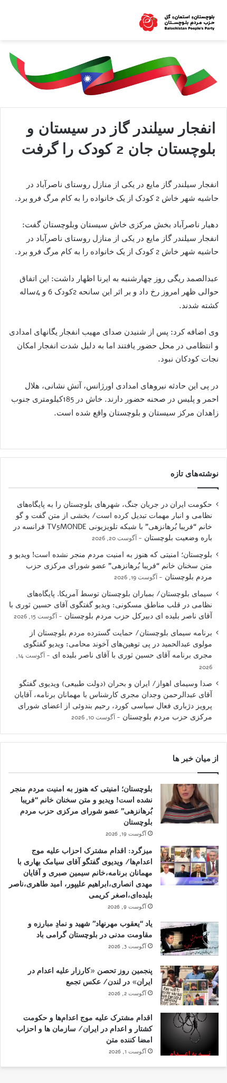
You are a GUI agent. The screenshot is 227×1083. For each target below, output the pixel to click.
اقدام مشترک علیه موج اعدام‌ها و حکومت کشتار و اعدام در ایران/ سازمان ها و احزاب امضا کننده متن (84, 1029)
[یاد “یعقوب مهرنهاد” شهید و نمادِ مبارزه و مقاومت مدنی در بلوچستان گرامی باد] (189, 938)
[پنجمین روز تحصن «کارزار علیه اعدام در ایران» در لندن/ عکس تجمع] (189, 985)
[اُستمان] (177, 20)
